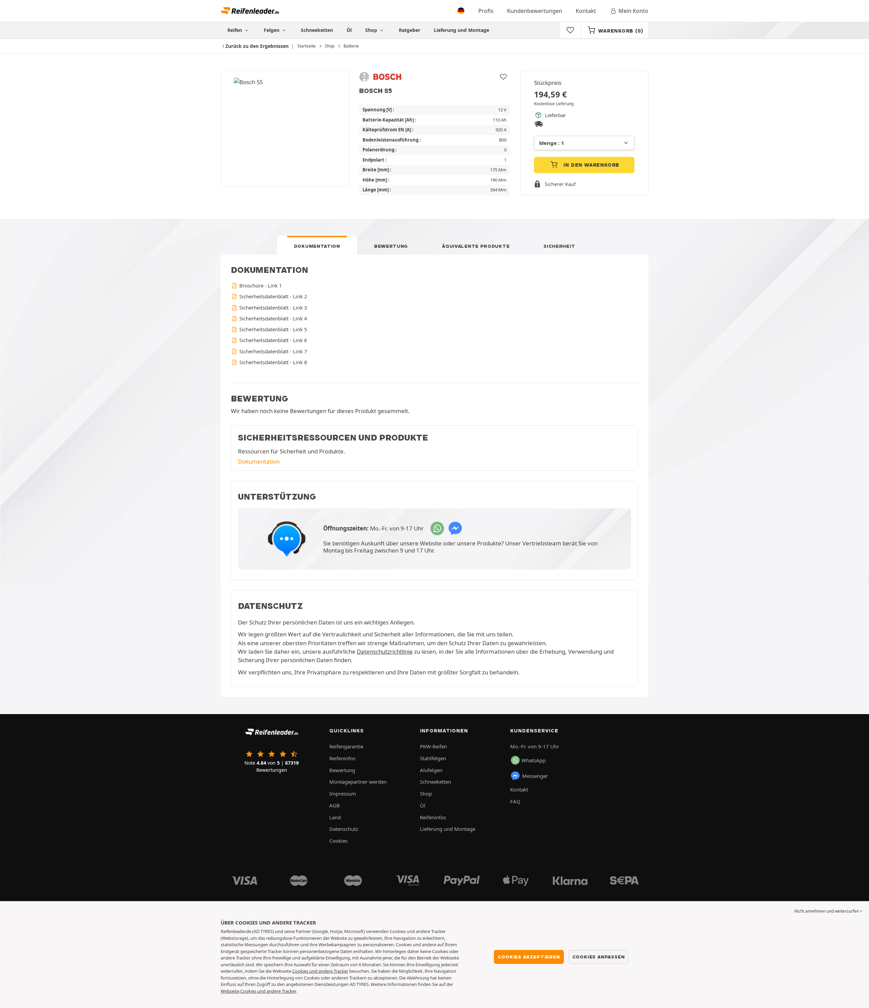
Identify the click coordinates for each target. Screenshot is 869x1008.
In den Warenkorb (591, 165)
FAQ (515, 801)
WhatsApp (533, 760)
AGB (334, 805)
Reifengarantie (346, 746)
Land (335, 817)
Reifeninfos (342, 758)
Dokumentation (317, 246)
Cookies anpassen (598, 956)
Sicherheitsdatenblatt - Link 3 (272, 307)
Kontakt (586, 11)
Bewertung (391, 246)
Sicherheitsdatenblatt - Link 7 (272, 351)
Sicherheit (559, 246)
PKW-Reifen (433, 746)
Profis (486, 11)
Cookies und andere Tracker (320, 971)
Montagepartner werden (358, 781)
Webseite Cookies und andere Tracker (258, 991)
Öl (349, 30)
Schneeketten (317, 30)
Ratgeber (409, 30)
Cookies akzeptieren (529, 956)
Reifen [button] (235, 30)
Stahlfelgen (433, 758)
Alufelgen (431, 770)
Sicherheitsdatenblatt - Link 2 (272, 296)
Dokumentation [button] (259, 461)
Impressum (342, 793)
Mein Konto (633, 11)
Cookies (338, 840)
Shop (371, 30)
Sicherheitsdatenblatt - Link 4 (272, 318)
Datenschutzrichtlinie (385, 651)
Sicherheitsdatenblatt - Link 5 (272, 329)
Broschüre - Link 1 (260, 285)
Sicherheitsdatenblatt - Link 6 (272, 340)
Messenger (535, 775)
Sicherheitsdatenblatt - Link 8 (272, 362)
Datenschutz (343, 828)
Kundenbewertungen (534, 11)
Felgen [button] (272, 30)
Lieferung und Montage (461, 30)
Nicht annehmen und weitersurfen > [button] (828, 911)
